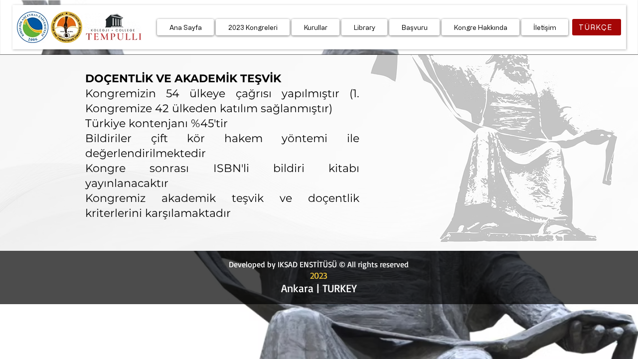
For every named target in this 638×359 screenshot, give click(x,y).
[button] (253, 27)
